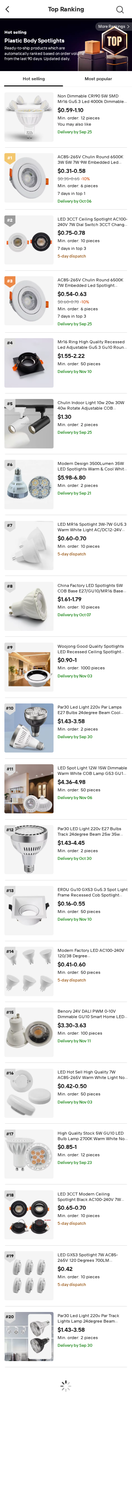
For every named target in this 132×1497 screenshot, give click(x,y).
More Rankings (111, 26)
